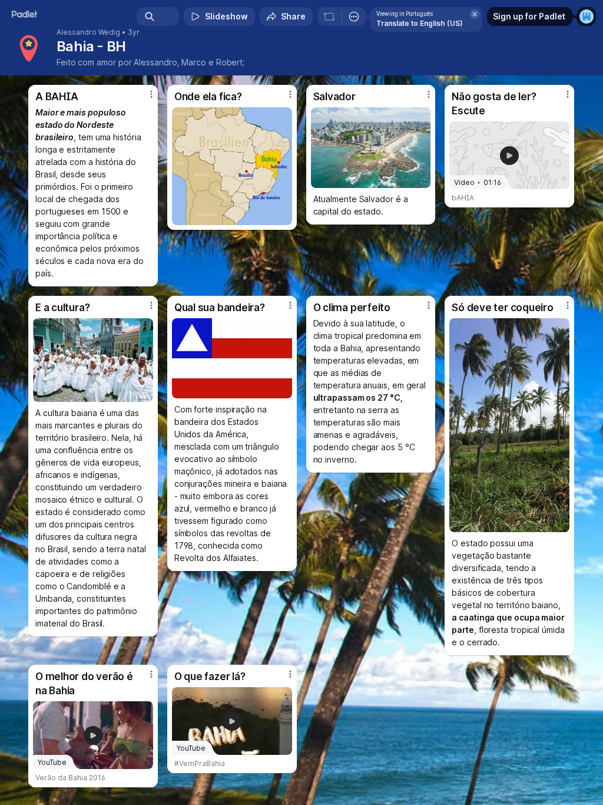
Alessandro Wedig (88, 32)
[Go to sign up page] (586, 16)
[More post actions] (144, 99)
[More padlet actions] (354, 16)
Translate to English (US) (419, 23)
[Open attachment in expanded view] (232, 166)
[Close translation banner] (474, 14)
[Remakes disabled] (329, 16)
